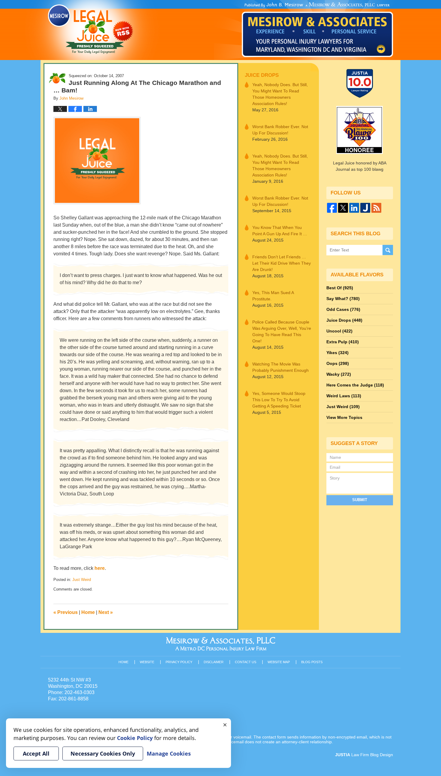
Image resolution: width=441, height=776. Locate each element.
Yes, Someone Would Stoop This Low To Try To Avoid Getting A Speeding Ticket (278, 399)
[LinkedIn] (354, 208)
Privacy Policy (179, 662)
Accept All (36, 753)
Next (105, 612)
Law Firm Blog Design (364, 754)
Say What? (343, 298)
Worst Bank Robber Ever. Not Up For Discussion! (280, 129)
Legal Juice (90, 29)
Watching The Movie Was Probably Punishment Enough (280, 367)
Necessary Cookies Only (102, 753)
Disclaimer (214, 662)
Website (147, 662)
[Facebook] (332, 208)
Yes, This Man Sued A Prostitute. (273, 295)
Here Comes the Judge (355, 385)
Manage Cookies (169, 753)
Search (387, 250)
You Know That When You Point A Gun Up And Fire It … (279, 230)
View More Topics (344, 417)
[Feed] (376, 208)
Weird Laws (343, 395)
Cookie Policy (135, 737)
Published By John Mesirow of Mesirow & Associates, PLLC (317, 29)
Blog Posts (311, 662)
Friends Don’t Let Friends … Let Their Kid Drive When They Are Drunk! (281, 263)
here (99, 568)
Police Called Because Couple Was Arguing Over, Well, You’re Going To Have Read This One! (281, 331)
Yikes (337, 352)
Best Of (339, 287)
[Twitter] (343, 208)
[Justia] (365, 208)
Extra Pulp (342, 341)
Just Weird (81, 579)
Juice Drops (262, 75)
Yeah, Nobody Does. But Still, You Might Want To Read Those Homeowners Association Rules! (280, 94)
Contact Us (245, 662)
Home (88, 612)
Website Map (279, 662)
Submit (359, 500)
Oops (337, 363)
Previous (65, 612)
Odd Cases (343, 309)
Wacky (338, 374)
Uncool (339, 331)
